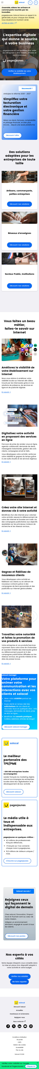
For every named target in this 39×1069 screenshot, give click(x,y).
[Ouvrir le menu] (2, 2)
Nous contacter (18, 1021)
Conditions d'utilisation (19, 1037)
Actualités (19, 1010)
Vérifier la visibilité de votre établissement (16, 72)
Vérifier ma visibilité (19, 976)
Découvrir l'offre (11, 135)
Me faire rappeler (19, 981)
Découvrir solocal (13, 792)
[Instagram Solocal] (31, 1026)
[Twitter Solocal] (14, 1026)
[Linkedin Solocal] (19, 1026)
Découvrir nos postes (15, 936)
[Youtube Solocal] (25, 1026)
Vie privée (20, 1040)
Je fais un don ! (8, 23)
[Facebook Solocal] (8, 1026)
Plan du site (19, 1050)
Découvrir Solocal (19, 1007)
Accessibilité (19, 1048)
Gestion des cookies (19, 1045)
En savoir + (6, 392)
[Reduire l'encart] (38, 1063)
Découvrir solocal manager (15, 727)
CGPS (19, 1042)
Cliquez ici (32, 1066)
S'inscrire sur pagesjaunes (16, 861)
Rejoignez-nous (19, 1017)
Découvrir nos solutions (19, 204)
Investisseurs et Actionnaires (19, 1014)
